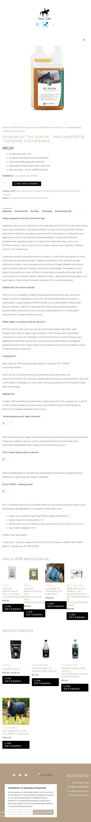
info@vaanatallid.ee (74, 524)
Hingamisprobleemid (23, 198)
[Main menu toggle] (53, 24)
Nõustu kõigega (43, 812)
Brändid (15, 127)
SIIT (68, 516)
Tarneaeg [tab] (46, 211)
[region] (31, 800)
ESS (10, 198)
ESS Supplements (29, 127)
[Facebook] (20, 775)
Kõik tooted (74, 191)
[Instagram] (14, 775)
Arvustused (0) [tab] (63, 211)
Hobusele (63, 191)
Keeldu (27, 812)
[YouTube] (26, 775)
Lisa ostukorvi (27, 183)
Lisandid (6, 194)
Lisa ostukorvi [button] (13, 607)
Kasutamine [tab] (21, 211)
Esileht (5, 127)
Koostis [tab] (35, 211)
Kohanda (14, 812)
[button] (37, 24)
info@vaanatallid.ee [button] (78, 786)
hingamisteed (41, 198)
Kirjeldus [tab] (7, 211)
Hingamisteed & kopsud (45, 191)
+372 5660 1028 (80, 783)
